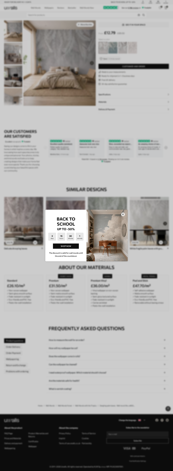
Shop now (66, 246)
